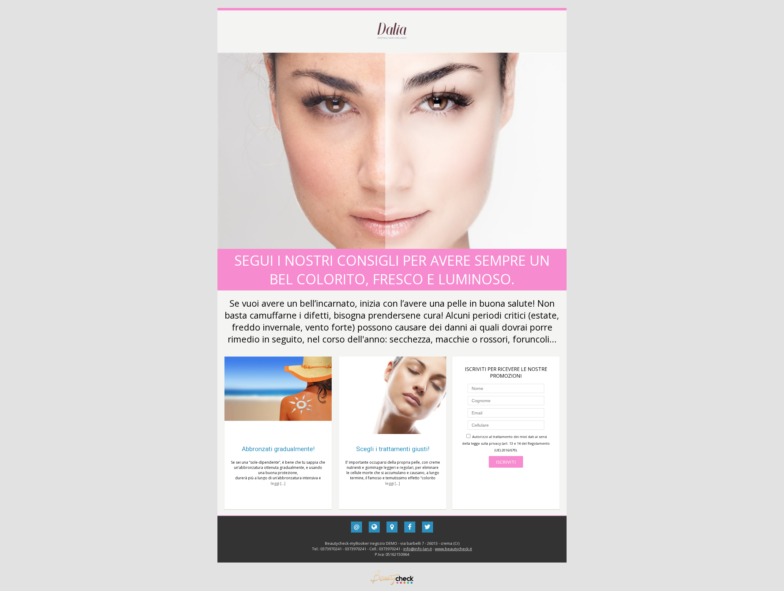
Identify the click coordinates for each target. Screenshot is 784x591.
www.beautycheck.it (453, 549)
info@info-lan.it (417, 549)
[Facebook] (409, 527)
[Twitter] (427, 527)
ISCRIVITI (506, 462)
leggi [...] (278, 483)
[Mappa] (392, 527)
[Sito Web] (374, 527)
